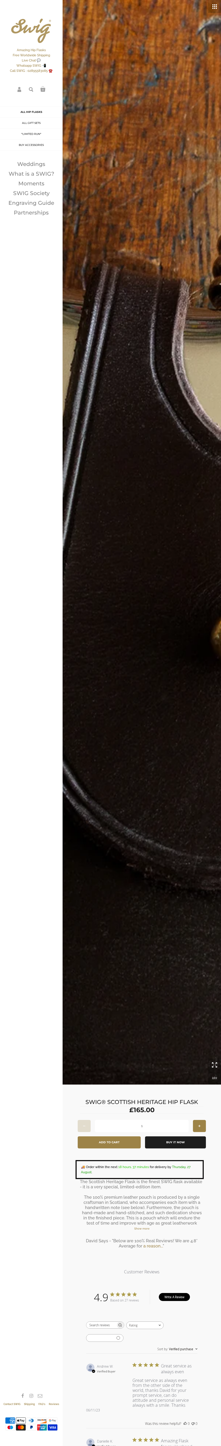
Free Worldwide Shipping (31, 55)
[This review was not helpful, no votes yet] (192, 1423)
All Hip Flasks (31, 112)
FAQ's (41, 1404)
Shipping (29, 1404)
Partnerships (31, 212)
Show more (142, 1228)
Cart (43, 89)
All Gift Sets (31, 123)
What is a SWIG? (31, 173)
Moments (31, 183)
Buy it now (175, 1142)
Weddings (31, 164)
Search (31, 89)
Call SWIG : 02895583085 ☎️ (31, 71)
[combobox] (145, 1325)
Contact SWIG (12, 1404)
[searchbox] (101, 1325)
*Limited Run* (31, 134)
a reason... (153, 1246)
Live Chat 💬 (31, 60)
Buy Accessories (31, 145)
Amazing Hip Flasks (31, 50)
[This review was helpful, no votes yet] (185, 1423)
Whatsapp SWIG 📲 (31, 66)
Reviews (54, 1404)
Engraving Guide (31, 203)
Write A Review (174, 1297)
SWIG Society (31, 193)
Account (20, 89)
